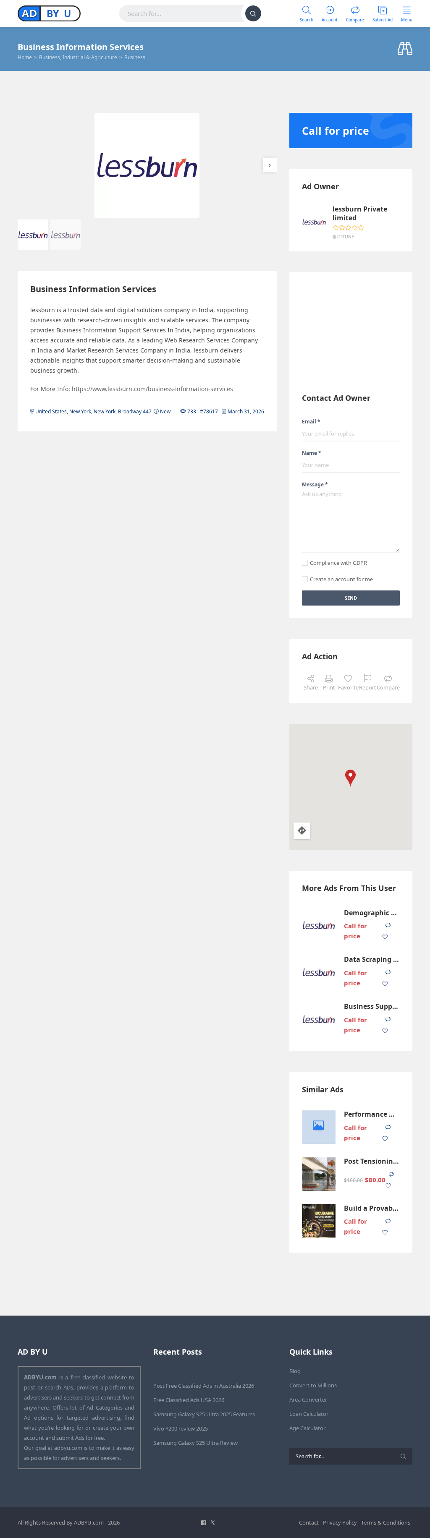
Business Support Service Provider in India (372, 1006)
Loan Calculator (308, 1414)
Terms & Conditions (385, 1522)
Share (311, 687)
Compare (388, 687)
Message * (315, 484)
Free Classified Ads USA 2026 (188, 1400)
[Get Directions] (302, 831)
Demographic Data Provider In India (372, 913)
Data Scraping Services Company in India (372, 959)
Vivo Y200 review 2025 (180, 1428)
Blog (295, 1371)
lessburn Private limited (360, 213)
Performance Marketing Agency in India (372, 1114)
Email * (311, 421)
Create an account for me (341, 579)
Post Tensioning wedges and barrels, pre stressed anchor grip (372, 1161)
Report (367, 687)
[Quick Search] (405, 49)
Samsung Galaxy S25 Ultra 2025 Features (204, 1414)
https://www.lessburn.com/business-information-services (152, 389)
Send (351, 598)
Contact (309, 1522)
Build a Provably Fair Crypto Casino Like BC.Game (372, 1208)
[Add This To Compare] (388, 925)
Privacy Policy (340, 1522)
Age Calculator (307, 1428)
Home (25, 57)
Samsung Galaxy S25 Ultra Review (195, 1443)
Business (134, 57)
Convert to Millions (313, 1385)
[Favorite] (385, 937)
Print (329, 687)
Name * (311, 453)
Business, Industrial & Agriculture (78, 57)
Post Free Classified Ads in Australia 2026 (203, 1385)
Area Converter (308, 1399)
